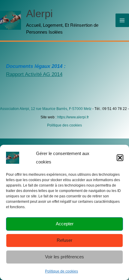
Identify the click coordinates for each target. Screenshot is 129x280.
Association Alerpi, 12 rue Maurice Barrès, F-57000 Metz (46, 109)
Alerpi (39, 13)
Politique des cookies (64, 125)
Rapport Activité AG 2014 (34, 74)
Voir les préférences (64, 256)
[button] (120, 158)
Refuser (64, 240)
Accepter (65, 223)
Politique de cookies (61, 271)
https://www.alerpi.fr (73, 117)
